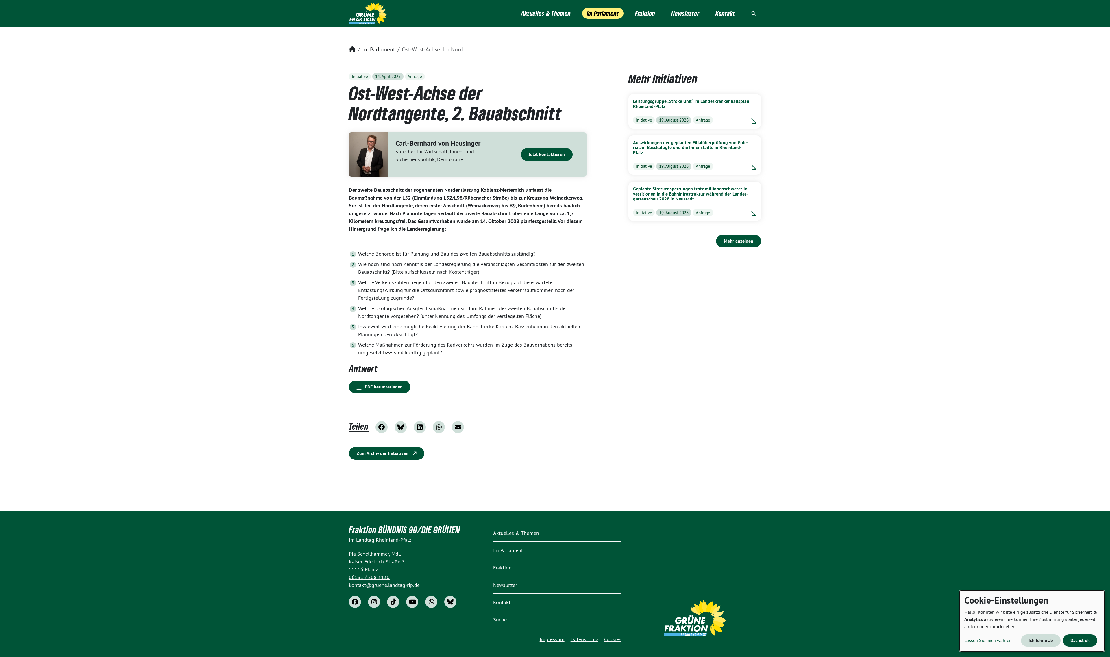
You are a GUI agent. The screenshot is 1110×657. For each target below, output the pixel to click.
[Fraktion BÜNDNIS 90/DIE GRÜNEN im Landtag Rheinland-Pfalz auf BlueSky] (450, 602)
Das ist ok (1080, 640)
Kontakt (501, 602)
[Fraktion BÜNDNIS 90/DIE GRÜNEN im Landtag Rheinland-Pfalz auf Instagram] (374, 602)
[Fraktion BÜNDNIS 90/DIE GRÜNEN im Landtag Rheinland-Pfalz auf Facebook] (355, 602)
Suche (500, 619)
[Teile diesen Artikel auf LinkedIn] (420, 427)
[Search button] (754, 13)
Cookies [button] (612, 639)
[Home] (368, 13)
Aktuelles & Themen (516, 533)
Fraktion (502, 567)
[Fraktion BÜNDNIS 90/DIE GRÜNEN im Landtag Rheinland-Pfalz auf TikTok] (393, 602)
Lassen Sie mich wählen (988, 640)
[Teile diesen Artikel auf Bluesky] (401, 427)
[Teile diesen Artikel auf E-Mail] (458, 427)
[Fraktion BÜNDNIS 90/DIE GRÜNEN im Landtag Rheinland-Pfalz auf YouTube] (412, 602)
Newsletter (505, 585)
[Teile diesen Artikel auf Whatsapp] (439, 427)
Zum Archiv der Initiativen (383, 453)
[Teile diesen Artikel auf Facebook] (381, 427)
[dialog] (1032, 621)
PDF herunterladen (383, 387)
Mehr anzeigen (738, 241)
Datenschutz (584, 639)
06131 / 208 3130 (369, 577)
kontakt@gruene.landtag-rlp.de (384, 585)
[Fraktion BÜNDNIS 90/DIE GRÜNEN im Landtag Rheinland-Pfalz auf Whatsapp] (431, 602)
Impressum (552, 639)
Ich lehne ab (1040, 640)
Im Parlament (378, 49)
